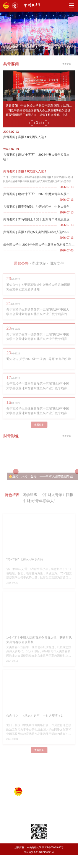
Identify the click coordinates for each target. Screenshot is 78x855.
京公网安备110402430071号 (39, 852)
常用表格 (29, 757)
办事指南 (43, 757)
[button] (31, 121)
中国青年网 (56, 769)
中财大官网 (39, 779)
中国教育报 (38, 769)
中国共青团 (19, 769)
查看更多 (66, 63)
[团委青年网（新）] (34, 5)
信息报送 (16, 757)
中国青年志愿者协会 (52, 774)
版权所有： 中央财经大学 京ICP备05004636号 (39, 847)
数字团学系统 (59, 757)
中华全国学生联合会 (23, 774)
